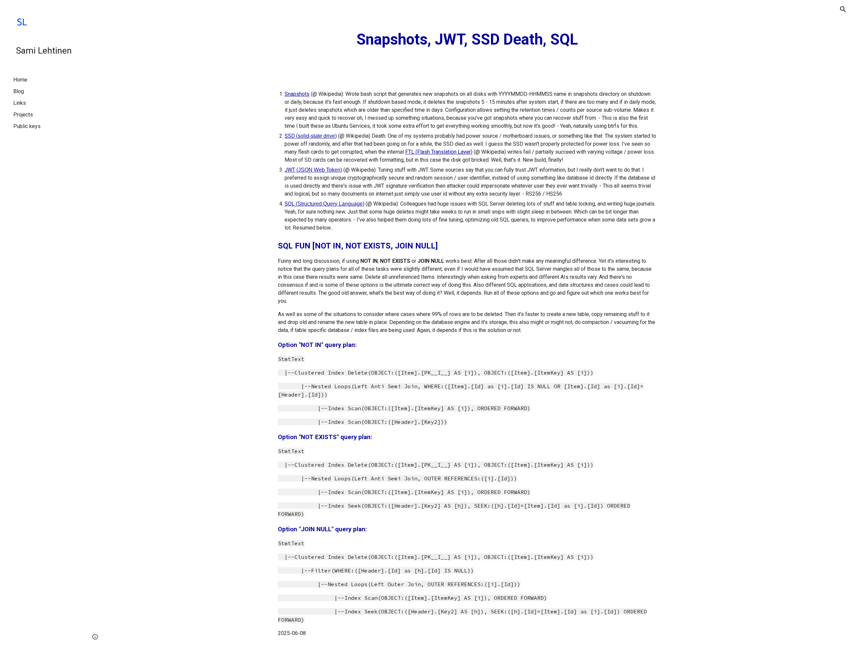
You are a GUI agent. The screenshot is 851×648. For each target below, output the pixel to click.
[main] (467, 40)
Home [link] (20, 80)
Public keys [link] (27, 126)
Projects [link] (23, 114)
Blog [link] (18, 91)
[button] (843, 9)
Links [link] (19, 103)
